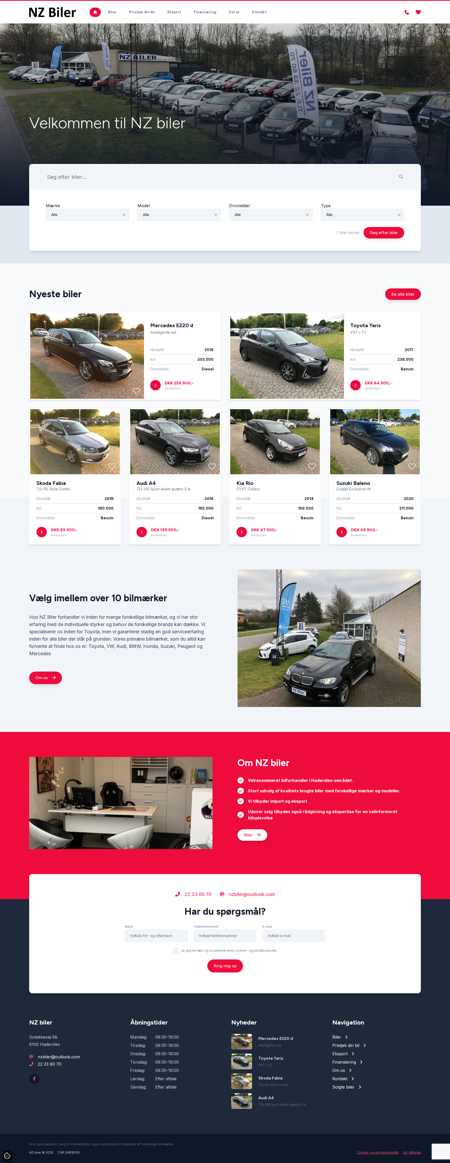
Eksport (174, 12)
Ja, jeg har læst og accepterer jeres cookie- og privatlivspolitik (229, 950)
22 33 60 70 (197, 894)
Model (144, 205)
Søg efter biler (384, 232)
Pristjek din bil (142, 12)
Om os (234, 12)
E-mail (267, 926)
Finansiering (205, 12)
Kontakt (259, 12)
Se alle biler (403, 294)
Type (326, 205)
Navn (129, 926)
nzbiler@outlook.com (251, 894)
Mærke (53, 205)
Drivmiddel (239, 205)
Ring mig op (225, 965)
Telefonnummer (206, 926)
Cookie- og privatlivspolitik (378, 1152)
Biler (112, 12)
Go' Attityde (412, 1152)
